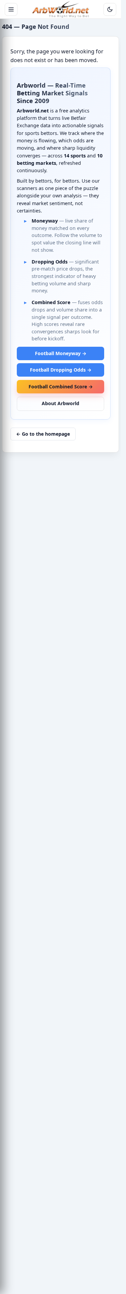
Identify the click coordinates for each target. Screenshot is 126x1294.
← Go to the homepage (43, 434)
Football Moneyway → (60, 353)
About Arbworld (60, 403)
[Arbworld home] (60, 9)
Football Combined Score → (61, 386)
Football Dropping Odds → (60, 370)
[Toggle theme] (109, 9)
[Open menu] (11, 9)
